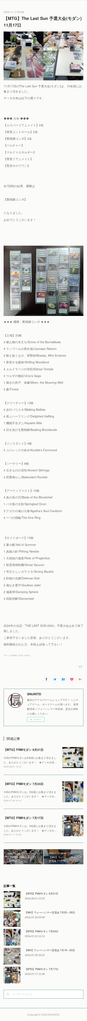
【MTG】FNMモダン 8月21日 (24, 749)
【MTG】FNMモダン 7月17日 (24, 818)
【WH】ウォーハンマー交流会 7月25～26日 (50, 912)
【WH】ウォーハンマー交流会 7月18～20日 (50, 950)
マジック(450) (10, 655)
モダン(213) (24, 655)
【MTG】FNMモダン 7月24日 (24, 784)
